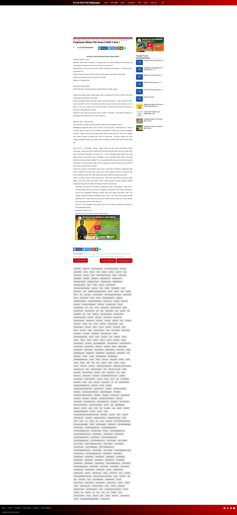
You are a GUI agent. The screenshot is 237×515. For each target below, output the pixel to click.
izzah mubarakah (99, 330)
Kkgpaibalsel (90, 353)
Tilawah (125, 489)
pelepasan (77, 392)
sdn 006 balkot (95, 437)
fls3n (91, 307)
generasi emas (78, 311)
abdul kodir (86, 268)
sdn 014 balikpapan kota (106, 447)
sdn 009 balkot (111, 440)
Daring (101, 253)
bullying (128, 291)
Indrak (17, 512)
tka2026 (87, 492)
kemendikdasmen (125, 343)
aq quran (118, 272)
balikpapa (86, 278)
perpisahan (114, 401)
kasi (111, 336)
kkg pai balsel (88, 349)
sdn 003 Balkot (97, 434)
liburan (76, 362)
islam (123, 327)
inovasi (101, 327)
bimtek (110, 291)
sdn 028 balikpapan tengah (123, 450)
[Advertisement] (118, 20)
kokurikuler (77, 356)
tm (93, 492)
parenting (94, 385)
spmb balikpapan (98, 479)
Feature (120, 304)
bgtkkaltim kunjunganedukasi (97, 291)
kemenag (88, 343)
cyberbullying (127, 294)
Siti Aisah (122, 476)
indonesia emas (112, 324)
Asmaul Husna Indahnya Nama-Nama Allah (91, 213)
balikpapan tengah (93, 281)
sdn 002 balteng (96, 431)
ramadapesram (78, 418)
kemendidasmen (113, 343)
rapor (75, 421)
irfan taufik (116, 327)
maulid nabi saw (79, 369)
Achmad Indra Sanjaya (111, 268)
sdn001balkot (107, 453)
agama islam (78, 272)
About (3, 508)
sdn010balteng (99, 463)
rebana (92, 421)
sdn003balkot (100, 456)
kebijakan (117, 336)
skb (129, 476)
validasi (107, 495)
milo (105, 369)
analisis (104, 272)
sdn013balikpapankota (81, 466)
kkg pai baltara (99, 349)
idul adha (128, 320)
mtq (118, 372)
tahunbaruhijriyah (97, 486)
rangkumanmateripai (114, 418)
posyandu (107, 408)
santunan (109, 421)
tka (82, 492)
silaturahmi (113, 473)
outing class (105, 382)
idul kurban (77, 324)
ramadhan (89, 418)
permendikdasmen (103, 401)
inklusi (95, 327)
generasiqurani (89, 311)
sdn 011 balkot (122, 440)
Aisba (85, 272)
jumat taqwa (126, 330)
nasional (99, 379)
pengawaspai (115, 395)
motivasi (97, 372)
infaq (121, 324)
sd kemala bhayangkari (81, 424)
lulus (98, 362)
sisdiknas (127, 473)
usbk (101, 495)
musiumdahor (78, 379)
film (86, 307)
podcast (83, 408)
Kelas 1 (124, 336)
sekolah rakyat (78, 473)
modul (124, 369)
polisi (95, 408)
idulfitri (85, 324)
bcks (101, 288)
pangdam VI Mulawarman (81, 385)
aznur (92, 275)
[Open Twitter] (228, 508)
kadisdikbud (95, 333)
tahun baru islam (85, 486)
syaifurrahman (100, 482)
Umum (89, 495)
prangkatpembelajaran (81, 411)
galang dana (104, 307)
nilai (117, 379)
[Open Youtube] (234, 508)
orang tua (97, 382)
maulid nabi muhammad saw (122, 366)
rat (86, 421)
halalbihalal (77, 314)
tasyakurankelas (79, 489)
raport (81, 421)
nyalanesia (77, 382)
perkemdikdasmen (89, 401)
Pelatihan (108, 388)
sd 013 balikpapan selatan (122, 421)
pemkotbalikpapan (105, 392)
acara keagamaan (97, 268)
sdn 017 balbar (108, 450)
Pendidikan (84, 256)
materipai (92, 366)
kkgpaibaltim (121, 353)
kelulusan (116, 340)
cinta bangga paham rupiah (113, 294)
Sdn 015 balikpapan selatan (82, 450)
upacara (95, 495)
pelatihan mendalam (120, 388)
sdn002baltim (89, 456)
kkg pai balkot (78, 349)
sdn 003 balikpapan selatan (82, 434)
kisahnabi (107, 346)
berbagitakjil (115, 288)
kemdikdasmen (78, 343)
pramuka (126, 408)
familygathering (111, 304)
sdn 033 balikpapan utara (93, 453)
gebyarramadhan (116, 307)
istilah (90, 330)
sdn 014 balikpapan (91, 447)
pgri (112, 405)
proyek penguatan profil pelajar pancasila (86, 414)
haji (128, 311)
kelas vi (109, 340)
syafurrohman (78, 482)
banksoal (94, 288)
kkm (128, 353)
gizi (97, 311)
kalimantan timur (106, 333)
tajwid (107, 486)
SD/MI (116, 256)
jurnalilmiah (77, 333)
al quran (92, 272)
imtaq (95, 324)
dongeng (116, 301)
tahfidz (127, 482)
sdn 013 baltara (78, 447)
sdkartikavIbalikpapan (124, 424)
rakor (118, 414)
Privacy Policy (27, 508)
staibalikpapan (109, 479)
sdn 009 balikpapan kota (81, 440)
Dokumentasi (108, 301)
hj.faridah (107, 320)
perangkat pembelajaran (106, 398)
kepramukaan (89, 346)
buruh (75, 294)
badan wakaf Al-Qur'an (103, 275)
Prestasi (92, 411)
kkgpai (118, 253)
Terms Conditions (46, 508)
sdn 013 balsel (119, 443)
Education (106, 253)
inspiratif (108, 327)
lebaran (121, 359)
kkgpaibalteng (111, 353)
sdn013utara (104, 466)
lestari (128, 359)
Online (128, 253)
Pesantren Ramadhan (80, 405)
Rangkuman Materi (109, 256)
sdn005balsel (88, 460)
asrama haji (77, 275)
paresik (102, 385)
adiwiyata (123, 268)
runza (102, 421)
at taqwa (86, 275)
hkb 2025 (115, 320)
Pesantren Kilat (124, 401)
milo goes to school (114, 369)
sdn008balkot (120, 460)
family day (101, 304)
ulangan (113, 492)
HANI (88, 314)
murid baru (96, 375)
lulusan (104, 362)
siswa (115, 476)
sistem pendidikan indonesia (82, 476)
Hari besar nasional (79, 317)
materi (76, 366)
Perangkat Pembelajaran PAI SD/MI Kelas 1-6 (153, 69)
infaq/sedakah (78, 327)
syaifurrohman (111, 482)
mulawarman (86, 375)
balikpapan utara (106, 281)
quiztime (112, 414)
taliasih (113, 486)
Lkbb (88, 362)
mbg (87, 369)
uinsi (98, 492)
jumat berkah (116, 330)
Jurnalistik (86, 333)
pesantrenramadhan (95, 405)
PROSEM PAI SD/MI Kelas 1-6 (154, 60)
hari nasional (107, 317)
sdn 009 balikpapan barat (109, 437)
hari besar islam (118, 314)
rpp (97, 421)
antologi (111, 272)
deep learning (84, 298)
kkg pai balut (120, 349)
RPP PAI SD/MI (149, 97)
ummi (120, 492)
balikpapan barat (105, 278)
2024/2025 (77, 268)
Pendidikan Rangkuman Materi (96, 256)
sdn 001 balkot (78, 427)
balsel (95, 285)
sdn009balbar (78, 463)
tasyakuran (121, 486)
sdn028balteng (78, 469)
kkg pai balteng (110, 349)
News (112, 379)
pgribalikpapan (120, 405)
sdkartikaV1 (111, 424)
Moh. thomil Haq (87, 372)
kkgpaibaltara (100, 353)
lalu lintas (105, 359)
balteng (101, 285)
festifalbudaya (78, 307)
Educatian (124, 301)
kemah (124, 340)
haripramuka (90, 320)
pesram (106, 405)
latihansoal (113, 359)
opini (90, 382)
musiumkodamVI (90, 379)
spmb (89, 479)
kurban (98, 359)
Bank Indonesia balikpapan (82, 288)
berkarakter (77, 291)
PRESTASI (154, 3)
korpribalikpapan (101, 356)
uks (108, 492)
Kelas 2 (76, 340)
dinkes (98, 298)
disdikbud (119, 298)
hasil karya (99, 320)
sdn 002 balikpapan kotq (109, 427)
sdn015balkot (114, 466)
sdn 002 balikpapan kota (92, 427)
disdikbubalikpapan (108, 298)
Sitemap (35, 508)
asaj (124, 272)
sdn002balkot (118, 453)
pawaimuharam (98, 388)
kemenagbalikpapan (99, 343)
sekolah (108, 469)
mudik (123, 372)
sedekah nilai (100, 469)
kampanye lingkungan (80, 336)
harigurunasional (79, 320)
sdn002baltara (78, 456)
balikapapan (77, 278)
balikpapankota (117, 281)
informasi (88, 327)
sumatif (118, 479)
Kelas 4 (89, 340)
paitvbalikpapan (77, 256)
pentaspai (86, 398)
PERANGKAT (131, 3)
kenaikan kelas (78, 346)
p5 (112, 382)
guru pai (122, 311)
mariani (116, 362)
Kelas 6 (114, 253)
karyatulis (104, 336)
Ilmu (111, 253)
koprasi (91, 356)
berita (123, 288)
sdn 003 (105, 431)
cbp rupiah (87, 294)
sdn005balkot (78, 460)
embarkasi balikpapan (88, 304)
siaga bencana (96, 473)
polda (90, 408)
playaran (76, 408)
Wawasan (121, 256)
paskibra (108, 385)
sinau (120, 473)
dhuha (92, 298)
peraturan (119, 398)
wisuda (76, 499)
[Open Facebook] (224, 508)
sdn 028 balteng (79, 453)
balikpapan (94, 278)
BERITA (146, 3)
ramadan (125, 414)
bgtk (84, 291)
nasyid (106, 379)
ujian (103, 492)
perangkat (94, 398)
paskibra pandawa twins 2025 (83, 388)
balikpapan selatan (79, 281)
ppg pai (119, 408)
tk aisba (76, 492)
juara (107, 330)
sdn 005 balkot (108, 434)
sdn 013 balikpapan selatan (93, 443)
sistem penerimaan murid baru (102, 476)
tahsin (76, 486)
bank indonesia (110, 285)
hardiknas (95, 314)
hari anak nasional (106, 314)
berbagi (107, 288)
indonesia (103, 324)
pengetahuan (125, 395)
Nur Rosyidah (125, 379)
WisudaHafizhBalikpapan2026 (89, 499)
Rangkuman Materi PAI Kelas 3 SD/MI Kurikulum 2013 (154, 105)
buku (122, 291)
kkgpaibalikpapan (79, 353)
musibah (122, 375)
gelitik (125, 307)
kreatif (92, 359)
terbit (101, 489)
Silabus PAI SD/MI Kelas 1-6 (153, 75)
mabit (110, 362)
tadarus (120, 482)
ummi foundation (79, 495)
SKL (75, 479)
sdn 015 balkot (97, 450)
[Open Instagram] (231, 508)
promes (99, 411)
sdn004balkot (120, 456)
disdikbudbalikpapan (80, 301)
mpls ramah (110, 372)
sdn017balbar (125, 466)
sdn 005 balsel (119, 434)
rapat (124, 418)
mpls (103, 372)
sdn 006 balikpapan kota (81, 437)
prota (105, 411)
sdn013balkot (94, 466)
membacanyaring (96, 369)
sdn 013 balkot (108, 443)
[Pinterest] (118, 48)
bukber (117, 291)
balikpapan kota (117, 278)
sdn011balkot (126, 463)
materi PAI (123, 253)
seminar (87, 473)
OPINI (139, 3)
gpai (102, 311)
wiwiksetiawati (105, 499)
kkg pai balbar (122, 346)
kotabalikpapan (112, 356)
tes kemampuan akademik (113, 489)
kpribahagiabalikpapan (80, 359)
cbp (81, 294)
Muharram (77, 375)
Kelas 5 (96, 340)
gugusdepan (109, 311)
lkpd (93, 362)
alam (98, 272)
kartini (97, 336)
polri (101, 408)
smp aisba (82, 479)
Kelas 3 (83, 340)
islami (76, 330)
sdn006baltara (109, 460)
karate (91, 336)
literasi (82, 362)
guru (116, 311)
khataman (99, 346)
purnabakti (104, 414)
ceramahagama (97, 294)
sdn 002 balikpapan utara (81, 431)
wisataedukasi (124, 495)
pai (116, 382)
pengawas (105, 395)
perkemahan (78, 401)
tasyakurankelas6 (91, 489)
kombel (85, 356)
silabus (105, 473)
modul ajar (77, 372)
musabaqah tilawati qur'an (109, 375)
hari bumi (90, 317)
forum (97, 307)
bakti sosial (122, 275)
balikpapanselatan (79, 285)
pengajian (97, 395)
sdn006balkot (99, 460)
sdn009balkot (89, 463)
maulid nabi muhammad (104, 366)
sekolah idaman (118, 469)
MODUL (123, 3)
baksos (114, 275)
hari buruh (98, 317)
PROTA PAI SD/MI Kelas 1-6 (153, 90)
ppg (114, 408)
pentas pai (77, 398)
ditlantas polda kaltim (94, 301)
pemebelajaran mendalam (90, 392)
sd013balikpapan (101, 424)
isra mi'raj (83, 330)
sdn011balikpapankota (113, 463)
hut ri (121, 320)
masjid (123, 362)
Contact (10, 508)
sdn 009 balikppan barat (98, 440)
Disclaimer (18, 508)
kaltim (115, 333)
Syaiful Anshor (89, 482)
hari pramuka (117, 317)
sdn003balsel (110, 456)
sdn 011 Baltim (78, 443)
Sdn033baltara (89, 469)
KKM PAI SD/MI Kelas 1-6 (152, 82)
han (84, 314)
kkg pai (114, 346)
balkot (89, 285)
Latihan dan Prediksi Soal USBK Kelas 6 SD (152, 113)
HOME (106, 3)
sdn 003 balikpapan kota (117, 431)
